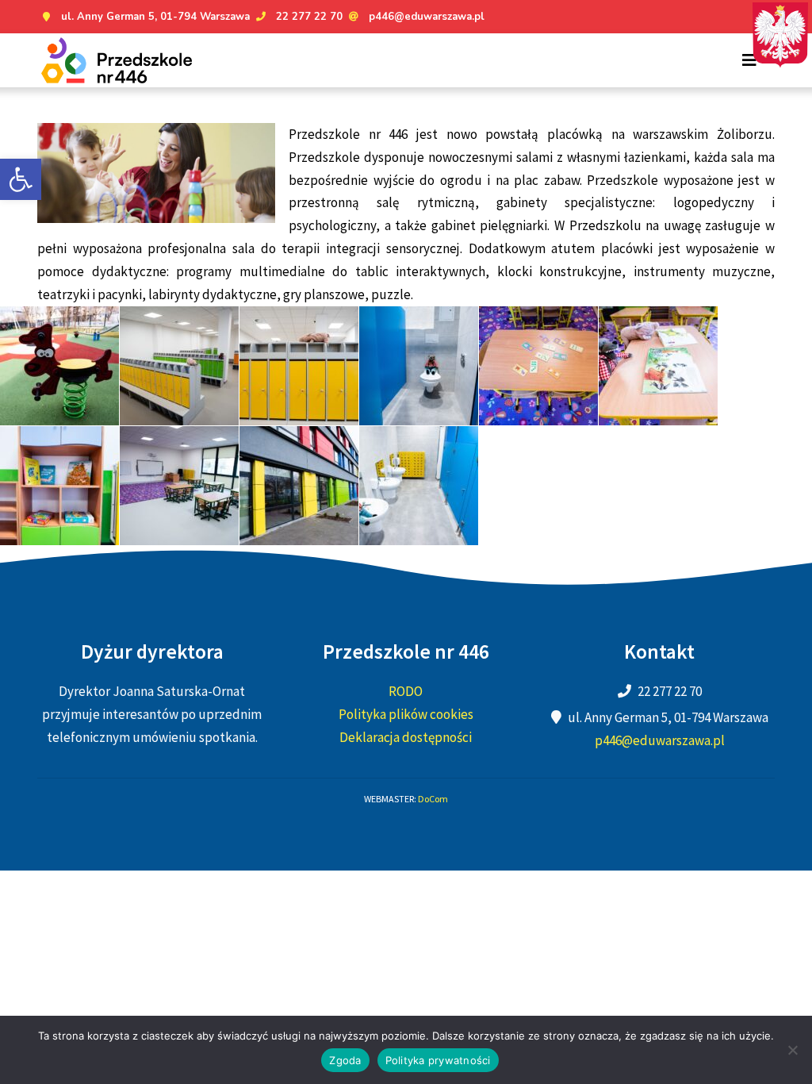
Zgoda (345, 1060)
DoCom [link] (433, 799)
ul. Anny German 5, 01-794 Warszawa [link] (155, 17)
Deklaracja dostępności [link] (405, 737)
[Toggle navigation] (749, 60)
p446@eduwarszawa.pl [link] (427, 17)
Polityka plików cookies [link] (406, 714)
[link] (20, 179)
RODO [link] (406, 691)
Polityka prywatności (438, 1060)
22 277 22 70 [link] (309, 17)
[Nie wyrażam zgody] (792, 1050)
